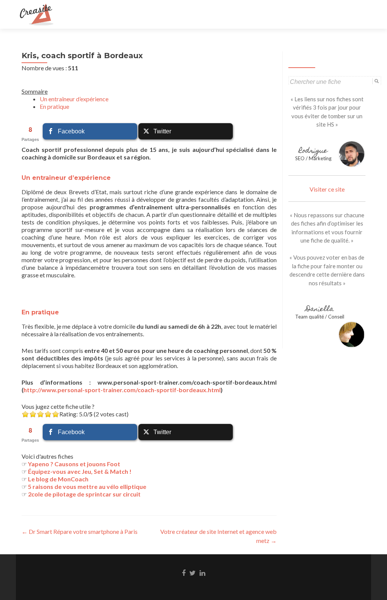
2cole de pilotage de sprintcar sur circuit (84, 494)
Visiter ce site (327, 189)
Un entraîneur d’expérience (74, 98)
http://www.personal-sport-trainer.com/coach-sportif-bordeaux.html (122, 389)
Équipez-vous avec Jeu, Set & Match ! (80, 471)
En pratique (54, 106)
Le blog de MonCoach (58, 478)
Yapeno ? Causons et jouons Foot (74, 463)
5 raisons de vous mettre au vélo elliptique (87, 486)
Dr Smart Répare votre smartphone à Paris (80, 531)
